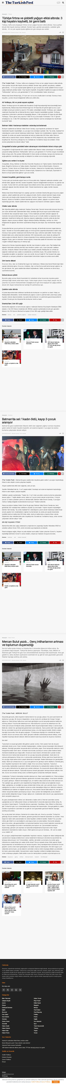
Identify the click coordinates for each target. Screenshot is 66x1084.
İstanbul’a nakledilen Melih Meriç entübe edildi (11, 342)
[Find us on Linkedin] (16, 989)
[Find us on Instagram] (12, 989)
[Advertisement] (33, 7)
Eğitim (3, 1010)
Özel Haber (37, 1010)
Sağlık (35, 1019)
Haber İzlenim (6, 1028)
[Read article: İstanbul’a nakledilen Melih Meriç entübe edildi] (11, 336)
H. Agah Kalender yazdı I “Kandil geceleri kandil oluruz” (32, 886)
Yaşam (35, 1030)
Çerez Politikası (6, 1059)
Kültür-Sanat (37, 1003)
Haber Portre (5, 1033)
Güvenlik (4, 1023)
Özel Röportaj (38, 1012)
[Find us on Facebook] (3, 989)
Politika (36, 1014)
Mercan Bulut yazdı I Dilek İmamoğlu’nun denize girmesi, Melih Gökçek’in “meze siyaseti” (10, 910)
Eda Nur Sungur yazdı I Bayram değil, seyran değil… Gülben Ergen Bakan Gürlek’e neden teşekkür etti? (54, 887)
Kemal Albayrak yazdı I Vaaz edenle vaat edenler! (11, 886)
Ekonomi (4, 1012)
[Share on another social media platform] (62, 77)
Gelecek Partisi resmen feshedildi (11, 1045)
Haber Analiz (5, 1026)
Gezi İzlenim (5, 1016)
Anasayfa (4, 14)
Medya (36, 1007)
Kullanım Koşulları (7, 1057)
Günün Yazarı (5, 1021)
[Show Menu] (3, 2)
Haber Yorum (11, 637)
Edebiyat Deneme (7, 1007)
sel (14, 314)
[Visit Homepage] (19, 2)
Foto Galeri (5, 1014)
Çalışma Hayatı (6, 1000)
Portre (35, 1016)
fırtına (9, 314)
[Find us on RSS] (20, 989)
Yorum (49, 882)
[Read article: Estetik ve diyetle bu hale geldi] (11, 357)
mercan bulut (29, 857)
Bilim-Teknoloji (6, 998)
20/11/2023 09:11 (6, 433)
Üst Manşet (44, 857)
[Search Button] (63, 2)
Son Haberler (37, 1021)
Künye (4, 1061)
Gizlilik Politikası (6, 1054)
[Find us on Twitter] (7, 989)
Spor (49, 340)
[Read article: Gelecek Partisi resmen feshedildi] (33, 336)
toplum (37, 857)
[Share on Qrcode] (59, 77)
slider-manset (32, 314)
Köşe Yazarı (8, 882)
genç (16, 857)
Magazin (7, 361)
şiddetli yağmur (21, 314)
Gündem (7, 340)
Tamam (56, 1082)
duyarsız (10, 857)
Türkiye (10, 14)
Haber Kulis (5, 1030)
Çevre (4, 1003)
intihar (21, 857)
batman (10, 537)
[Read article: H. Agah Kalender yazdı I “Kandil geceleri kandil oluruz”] (33, 878)
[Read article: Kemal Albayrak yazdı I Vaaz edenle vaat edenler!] (11, 878)
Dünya (4, 1005)
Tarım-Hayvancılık (39, 1026)
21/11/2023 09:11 (6, 32)
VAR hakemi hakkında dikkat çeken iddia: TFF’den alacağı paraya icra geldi (54, 344)
